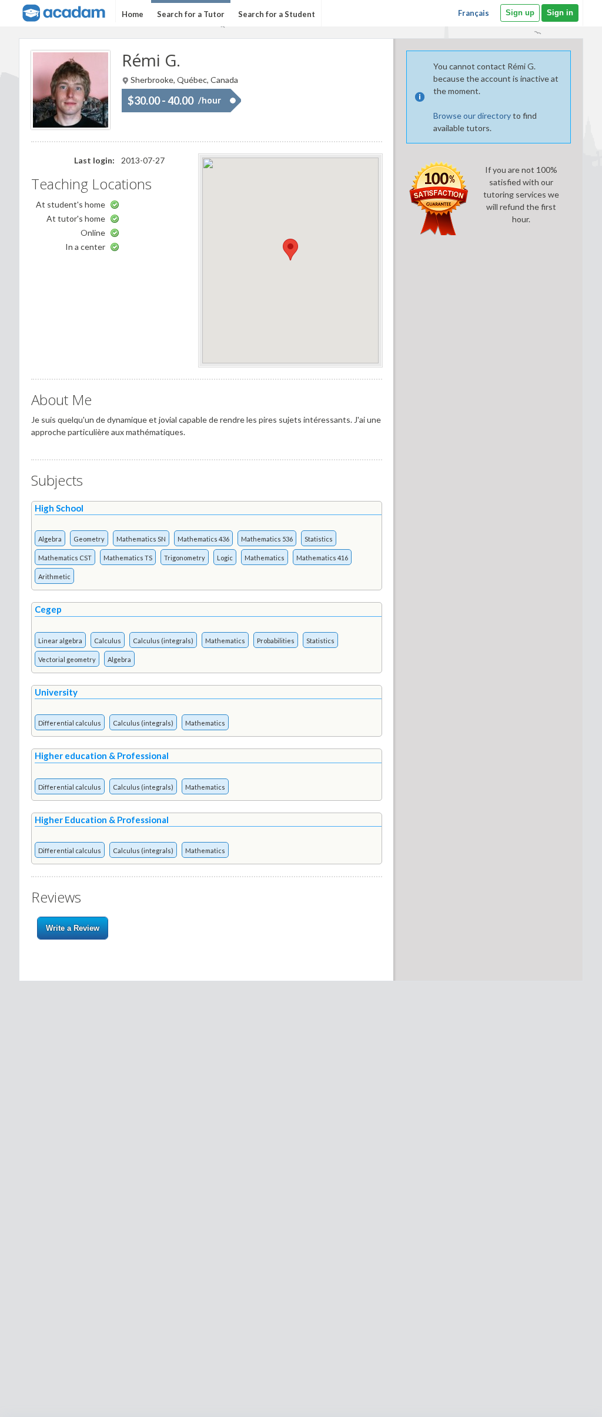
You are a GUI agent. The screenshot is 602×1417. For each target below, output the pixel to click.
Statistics (319, 539)
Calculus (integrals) (163, 640)
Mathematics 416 (322, 558)
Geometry (89, 539)
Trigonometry (184, 558)
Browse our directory (472, 116)
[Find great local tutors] (62, 11)
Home (132, 14)
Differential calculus (69, 723)
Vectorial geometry (67, 659)
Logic (225, 558)
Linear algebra (60, 640)
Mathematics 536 (267, 539)
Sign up (520, 12)
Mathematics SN (141, 539)
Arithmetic (54, 576)
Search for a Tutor (191, 14)
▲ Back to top (563, 1398)
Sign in (560, 12)
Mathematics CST (65, 558)
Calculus (107, 640)
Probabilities (276, 640)
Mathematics (265, 558)
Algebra (50, 539)
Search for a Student (276, 14)
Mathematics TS (127, 558)
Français (473, 13)
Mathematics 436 (203, 539)
